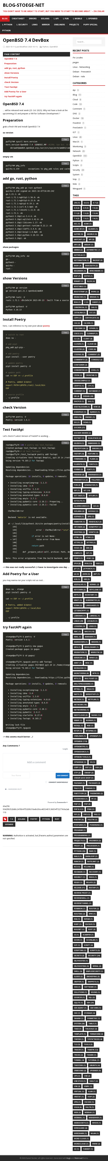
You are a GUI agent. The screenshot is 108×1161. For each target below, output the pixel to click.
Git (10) (87, 490)
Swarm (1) (78, 1018)
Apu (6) (77, 244)
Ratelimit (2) (93, 861)
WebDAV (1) (89, 1112)
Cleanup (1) (92, 333)
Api (74, 90)
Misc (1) (88, 663)
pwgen (76, 62)
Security (76, 170)
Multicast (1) (91, 678)
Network (77, 151)
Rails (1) (78, 856)
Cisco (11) (78, 333)
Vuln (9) (78, 1107)
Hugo (68, 1158)
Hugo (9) (78, 548)
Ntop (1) (78, 731)
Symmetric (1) (93, 1018)
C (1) (86, 302)
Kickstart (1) (91, 595)
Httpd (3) (78, 542)
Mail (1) (77, 637)
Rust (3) (91, 929)
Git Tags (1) (79, 495)
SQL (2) (92, 997)
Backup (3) (97, 260)
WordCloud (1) (81, 1144)
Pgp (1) (77, 804)
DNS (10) (77, 417)
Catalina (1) (79, 312)
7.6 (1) (95, 218)
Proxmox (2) (95, 840)
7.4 (11, 819)
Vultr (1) (90, 1107)
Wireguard (77, 188)
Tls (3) (77, 1044)
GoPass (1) (79, 516)
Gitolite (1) (79, 501)
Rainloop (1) (91, 856)
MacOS (76, 141)
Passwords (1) (80, 799)
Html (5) (78, 537)
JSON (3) (86, 574)
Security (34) (94, 955)
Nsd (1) (90, 725)
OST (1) (88, 767)
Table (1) (92, 1023)
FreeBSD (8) (79, 474)
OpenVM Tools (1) (82, 757)
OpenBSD (54, 46)
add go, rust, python (14, 68)
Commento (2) (80, 359)
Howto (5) (93, 532)
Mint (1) (77, 663)
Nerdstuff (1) (92, 694)
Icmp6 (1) (78, 553)
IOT (74, 132)
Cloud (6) (91, 344)
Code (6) (92, 349)
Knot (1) (78, 600)
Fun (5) (77, 485)
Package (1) (79, 783)
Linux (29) (78, 621)
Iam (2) (89, 548)
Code (75, 104)
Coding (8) (79, 354)
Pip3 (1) (87, 814)
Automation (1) (81, 260)
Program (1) (80, 830)
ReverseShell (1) (81, 898)
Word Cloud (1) (81, 1138)
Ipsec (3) (90, 558)
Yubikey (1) (88, 1149)
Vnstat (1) (79, 1096)
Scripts (76, 165)
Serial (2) (97, 966)
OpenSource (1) (81, 752)
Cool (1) (95, 370)
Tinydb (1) (78, 1039)
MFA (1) (77, 647)
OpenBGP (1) (95, 736)
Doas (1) (87, 422)
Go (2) (96, 506)
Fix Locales (78, 57)
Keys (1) (77, 595)
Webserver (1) (95, 1117)
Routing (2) (79, 914)
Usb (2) (87, 1076)
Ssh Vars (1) (95, 1008)
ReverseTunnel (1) (82, 903)
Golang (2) (79, 511)
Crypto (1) (79, 386)
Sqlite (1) (78, 1002)
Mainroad (78, 1158)
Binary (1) (78, 281)
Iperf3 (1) (78, 558)
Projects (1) (79, 840)
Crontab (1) (91, 375)
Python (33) (79, 851)
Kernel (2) (94, 584)
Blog (75, 94)
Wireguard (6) (80, 1128)
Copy (65, 139)
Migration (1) (80, 652)
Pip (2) (77, 814)
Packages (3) (94, 783)
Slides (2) (78, 976)
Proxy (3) (78, 846)
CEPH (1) (77, 318)
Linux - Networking (81, 67)
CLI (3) (76, 339)
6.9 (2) (85, 208)
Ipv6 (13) (88, 563)
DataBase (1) (94, 391)
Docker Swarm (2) (82, 433)
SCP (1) (77, 945)
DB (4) (76, 396)
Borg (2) (95, 291)
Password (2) (96, 793)
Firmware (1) (80, 459)
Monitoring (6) (81, 673)
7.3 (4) (95, 213)
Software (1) (90, 987)
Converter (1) (80, 370)
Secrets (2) (79, 955)
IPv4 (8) (77, 563)
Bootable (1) (80, 286)
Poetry (33, 819)
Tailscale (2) (91, 1029)
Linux (75, 137)
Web (75, 184)
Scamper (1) (88, 935)
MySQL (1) (78, 689)
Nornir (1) (91, 720)
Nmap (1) (78, 720)
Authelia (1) (79, 255)
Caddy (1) (96, 302)
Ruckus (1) (90, 924)
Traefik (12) (92, 1050)
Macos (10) (89, 631)
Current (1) (79, 391)
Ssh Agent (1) (80, 1008)
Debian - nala (79, 76)
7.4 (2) (76, 218)
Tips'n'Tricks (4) (94, 1039)
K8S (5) (87, 579)
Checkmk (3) (79, 328)
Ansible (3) (92, 234)
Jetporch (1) (89, 568)
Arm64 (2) (78, 250)
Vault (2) (93, 1081)
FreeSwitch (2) (81, 480)
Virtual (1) (79, 1091)
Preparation (10, 63)
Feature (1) (93, 454)
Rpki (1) (92, 914)
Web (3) (77, 1112)
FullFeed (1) (97, 480)
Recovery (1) (95, 872)
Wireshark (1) (80, 1133)
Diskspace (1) (80, 412)
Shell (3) (78, 971)
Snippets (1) (93, 982)
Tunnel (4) (79, 1060)
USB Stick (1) (80, 1081)
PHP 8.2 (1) (78, 809)
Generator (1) (91, 485)
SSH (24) (90, 1002)
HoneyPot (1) (95, 527)
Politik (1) (92, 819)
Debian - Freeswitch (82, 71)
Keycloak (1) (95, 589)
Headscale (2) (95, 522)
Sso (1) (77, 1013)
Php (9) (87, 804)
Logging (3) (79, 626)
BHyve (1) (88, 276)
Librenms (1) (80, 616)
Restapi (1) (94, 887)
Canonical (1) (80, 307)
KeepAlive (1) (80, 584)
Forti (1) (91, 469)
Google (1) (93, 511)
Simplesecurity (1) (94, 971)
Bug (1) (77, 302)
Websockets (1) (81, 1123)
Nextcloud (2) (80, 715)
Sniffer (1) (79, 982)
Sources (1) (79, 997)
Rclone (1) (89, 867)
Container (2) (80, 365)
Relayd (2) (90, 882)
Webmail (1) (79, 1117)
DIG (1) (91, 401)
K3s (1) (77, 579)
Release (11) (79, 887)
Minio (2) (93, 657)
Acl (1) (77, 224)
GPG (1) (91, 516)
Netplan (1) (93, 699)
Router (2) (94, 908)
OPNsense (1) (80, 762)
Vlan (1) (91, 1091)
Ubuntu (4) (95, 1065)
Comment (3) (94, 354)
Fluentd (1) (79, 464)
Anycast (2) (79, 239)
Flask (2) (94, 459)
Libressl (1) (94, 616)
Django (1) (95, 412)
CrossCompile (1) (82, 380)
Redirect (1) (79, 877)
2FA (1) (77, 203)
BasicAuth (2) (91, 265)
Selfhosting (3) (81, 966)
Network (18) (80, 704)
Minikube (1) (79, 657)
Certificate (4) (92, 318)
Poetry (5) (79, 819)
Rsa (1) (77, 919)
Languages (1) (92, 605)
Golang (21, 819)
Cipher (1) (93, 328)
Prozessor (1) (93, 846)
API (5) (91, 239)
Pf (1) (93, 799)
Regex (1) (78, 882)
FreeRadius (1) (94, 474)
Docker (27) (79, 427)
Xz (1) (76, 1149)
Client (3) (87, 339)
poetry (46, 325)
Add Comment (62, 775)
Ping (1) (90, 809)
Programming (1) (82, 835)
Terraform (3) (96, 1034)
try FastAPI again (13, 96)
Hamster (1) (79, 522)
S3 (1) (76, 935)
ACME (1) (87, 224)
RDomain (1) (79, 872)
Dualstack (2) (94, 438)
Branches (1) (80, 297)
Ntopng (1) (91, 731)
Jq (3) (76, 574)
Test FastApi (10, 87)
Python (46, 46)
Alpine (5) (78, 234)
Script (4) (88, 945)
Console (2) (96, 359)
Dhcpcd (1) (79, 401)
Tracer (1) (78, 1050)
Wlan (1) (95, 1133)
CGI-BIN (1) (88, 323)
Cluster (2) (79, 349)
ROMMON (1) (79, 908)
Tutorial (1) (93, 1060)
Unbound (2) (80, 1070)
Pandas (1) (90, 788)
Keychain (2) (80, 589)
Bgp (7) (77, 276)
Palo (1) (77, 788)
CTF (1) (91, 386)
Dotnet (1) (79, 438)
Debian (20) (88, 396)
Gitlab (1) (93, 495)
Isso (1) (99, 563)
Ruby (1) (77, 924)
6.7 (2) (95, 203)
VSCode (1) (89, 1102)
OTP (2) (77, 772)
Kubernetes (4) (93, 600)
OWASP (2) (88, 772)
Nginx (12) (96, 715)
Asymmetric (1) (93, 250)
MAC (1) (77, 631)
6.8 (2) (76, 208)
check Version (11, 82)
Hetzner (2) (79, 527)
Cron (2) (78, 375)
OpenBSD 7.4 (10, 58)
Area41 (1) (88, 244)
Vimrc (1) (88, 1086)
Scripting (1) (80, 950)
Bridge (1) (94, 297)
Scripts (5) (95, 950)
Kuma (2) (78, 605)
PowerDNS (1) (96, 825)
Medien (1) (96, 642)
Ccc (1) (92, 312)
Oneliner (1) (80, 736)
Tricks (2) (78, 1055)
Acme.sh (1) (79, 229)
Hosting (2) (79, 532)
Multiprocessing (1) (83, 684)
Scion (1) (78, 940)
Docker (76, 118)
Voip (75, 179)
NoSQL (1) (78, 725)
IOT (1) (89, 553)
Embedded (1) (94, 443)
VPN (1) (77, 1102)
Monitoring (78, 146)
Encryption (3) (81, 448)
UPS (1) (77, 1076)
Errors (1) (97, 448)
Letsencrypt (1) (81, 610)
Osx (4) (98, 767)
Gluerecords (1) (81, 506)
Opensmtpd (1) (81, 746)
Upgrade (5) (95, 1070)
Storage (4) (89, 1013)
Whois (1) (96, 1123)
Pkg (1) (97, 814)
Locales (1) (92, 621)
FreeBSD (77, 123)
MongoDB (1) (80, 668)
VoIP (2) (91, 1096)
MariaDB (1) (90, 637)
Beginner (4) (80, 271)
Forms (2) (78, 469)
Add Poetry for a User (15, 91)
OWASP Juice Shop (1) (83, 778)
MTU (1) (77, 678)
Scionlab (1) (92, 940)
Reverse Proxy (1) (82, 893)
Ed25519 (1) (79, 443)
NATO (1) (78, 694)
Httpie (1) (91, 542)
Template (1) (80, 1034)
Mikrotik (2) (96, 652)
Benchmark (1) (96, 271)
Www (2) (96, 1144)
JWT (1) (97, 574)
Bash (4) (77, 265)
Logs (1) (92, 626)
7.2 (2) (85, 213)
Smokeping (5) (93, 976)
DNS (75, 113)
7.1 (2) (76, 213)
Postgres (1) (80, 825)
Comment (77, 108)
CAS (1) (94, 307)
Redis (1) (93, 877)
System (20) (79, 1023)
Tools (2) (88, 1044)
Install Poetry (11, 77)
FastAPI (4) (79, 454)
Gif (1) (77, 490)
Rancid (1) (78, 861)
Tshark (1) (91, 1055)
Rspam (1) (88, 919)
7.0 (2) (95, 208)
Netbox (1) (79, 699)
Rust (57, 819)
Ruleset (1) (79, 929)
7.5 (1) (85, 218)
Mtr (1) (96, 673)
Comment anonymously (58, 782)
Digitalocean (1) (82, 407)
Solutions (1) (80, 992)
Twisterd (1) (80, 1065)
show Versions (11, 73)
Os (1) (92, 762)
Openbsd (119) (80, 741)
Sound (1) (95, 992)
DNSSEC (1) (90, 417)
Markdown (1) (80, 642)
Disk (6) (97, 407)
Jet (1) (76, 568)
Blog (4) (91, 281)
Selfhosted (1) (81, 961)
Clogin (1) (79, 344)
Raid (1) (92, 851)
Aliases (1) (93, 229)
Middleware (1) (91, 647)
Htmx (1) (89, 537)
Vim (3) (77, 1086)
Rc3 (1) (77, 867)
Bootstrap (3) (80, 291)
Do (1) (76, 422)
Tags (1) (77, 1029)
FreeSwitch (78, 127)
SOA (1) (77, 987)
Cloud (75, 99)
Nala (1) (90, 689)
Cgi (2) (77, 323)
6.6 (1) (86, 203)
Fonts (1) (93, 464)
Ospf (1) (77, 767)
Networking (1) (81, 710)
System (76, 174)
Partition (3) (80, 793)
